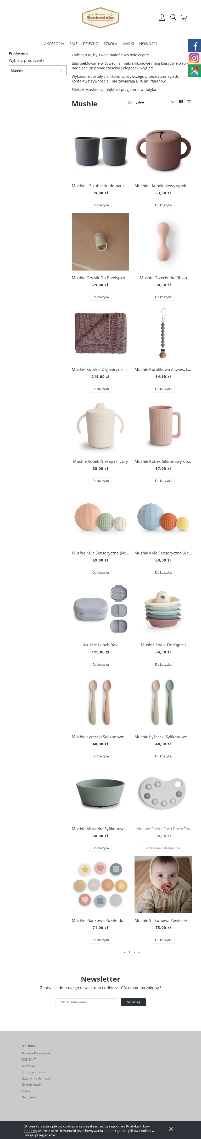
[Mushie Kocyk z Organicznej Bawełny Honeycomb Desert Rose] (100, 333)
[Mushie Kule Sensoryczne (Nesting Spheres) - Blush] (100, 517)
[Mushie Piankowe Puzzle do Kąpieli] (100, 884)
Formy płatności (33, 1072)
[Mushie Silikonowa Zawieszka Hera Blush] (163, 884)
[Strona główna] (100, 17)
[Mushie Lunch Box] (100, 609)
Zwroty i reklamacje (36, 1078)
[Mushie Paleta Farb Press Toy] (163, 793)
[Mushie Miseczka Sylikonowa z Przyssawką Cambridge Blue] (100, 793)
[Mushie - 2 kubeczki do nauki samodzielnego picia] (100, 150)
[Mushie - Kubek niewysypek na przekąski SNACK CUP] (163, 150)
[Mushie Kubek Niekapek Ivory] (100, 425)
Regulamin (29, 1097)
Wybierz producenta (26, 60)
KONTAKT (29, 1059)
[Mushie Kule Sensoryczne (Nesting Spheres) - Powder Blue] (163, 517)
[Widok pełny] (189, 101)
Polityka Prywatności (37, 1053)
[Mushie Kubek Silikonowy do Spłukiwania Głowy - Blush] (163, 425)
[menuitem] (54, 43)
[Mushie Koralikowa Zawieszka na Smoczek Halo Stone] (163, 333)
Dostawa (28, 1066)
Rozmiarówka (32, 1084)
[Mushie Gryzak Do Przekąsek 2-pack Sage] (100, 242)
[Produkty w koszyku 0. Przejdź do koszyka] (185, 20)
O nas (26, 1091)
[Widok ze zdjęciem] (181, 101)
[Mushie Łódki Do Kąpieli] (163, 609)
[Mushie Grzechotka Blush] (163, 242)
